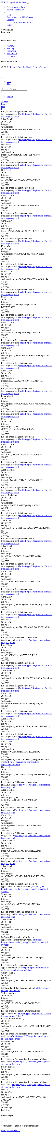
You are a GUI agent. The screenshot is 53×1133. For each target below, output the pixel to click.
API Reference (26, 17)
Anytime (11, 46)
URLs (17, 1130)
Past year (11, 56)
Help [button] (9, 15)
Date (9, 81)
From (3, 104)
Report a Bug (15, 67)
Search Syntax (13, 17)
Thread (10, 84)
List (3, 109)
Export (10, 96)
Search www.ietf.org (16, 7)
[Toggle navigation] (27, 3)
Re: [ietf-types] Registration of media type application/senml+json (25, 968)
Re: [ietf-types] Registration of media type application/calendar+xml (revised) (24, 889)
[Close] (2, 1121)
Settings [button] (10, 20)
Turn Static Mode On (21, 22)
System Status (39, 67)
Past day (10, 48)
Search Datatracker (15, 9)
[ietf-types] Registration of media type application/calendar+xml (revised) (24, 942)
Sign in (10, 25)
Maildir (10, 1130)
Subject (4, 101)
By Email (27, 67)
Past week (11, 51)
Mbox (4, 1130)
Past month (12, 53)
